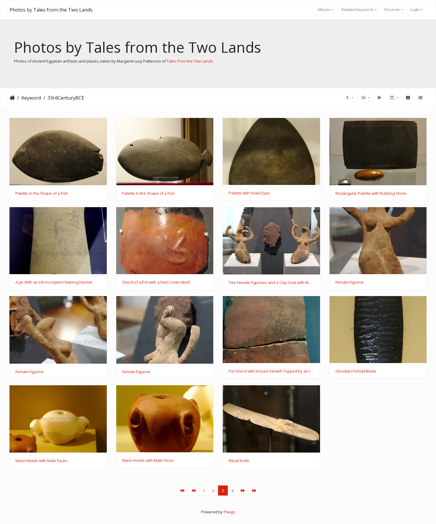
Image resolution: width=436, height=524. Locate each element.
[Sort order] (349, 98)
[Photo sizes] (365, 98)
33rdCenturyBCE (65, 98)
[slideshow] (379, 98)
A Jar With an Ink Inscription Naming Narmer (54, 282)
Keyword (31, 98)
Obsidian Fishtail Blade (355, 371)
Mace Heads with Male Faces (41, 460)
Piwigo (229, 512)
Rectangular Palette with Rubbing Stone (370, 193)
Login (415, 9)
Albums (324, 9)
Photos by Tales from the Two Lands (51, 10)
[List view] (420, 98)
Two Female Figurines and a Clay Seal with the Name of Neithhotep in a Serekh (271, 282)
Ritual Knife (239, 460)
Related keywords (357, 9)
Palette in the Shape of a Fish (41, 193)
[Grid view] (408, 98)
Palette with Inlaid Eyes (249, 193)
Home (12, 97)
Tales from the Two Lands (190, 61)
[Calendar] (394, 98)
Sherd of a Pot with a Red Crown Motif (156, 282)
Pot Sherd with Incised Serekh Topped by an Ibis (271, 371)
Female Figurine (349, 282)
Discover (392, 9)
